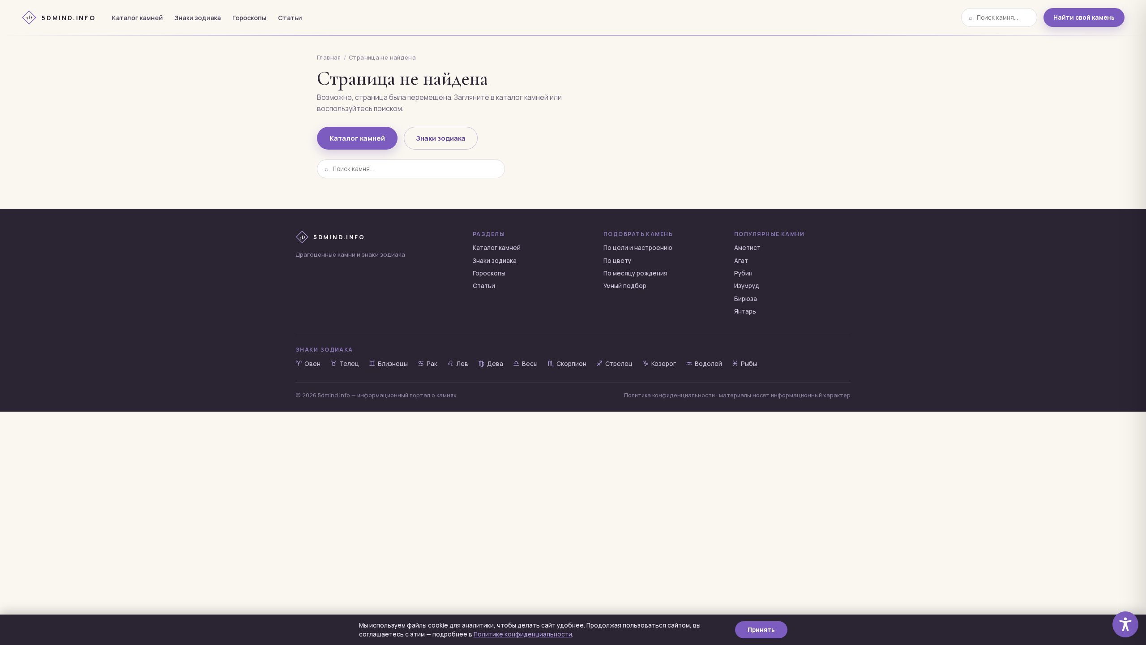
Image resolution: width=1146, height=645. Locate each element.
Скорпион (566, 364)
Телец (344, 364)
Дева (490, 364)
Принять (761, 630)
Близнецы (388, 364)
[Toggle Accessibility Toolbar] (1125, 624)
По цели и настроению (637, 248)
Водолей (704, 364)
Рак (427, 364)
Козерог (659, 364)
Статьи (290, 17)
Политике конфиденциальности (523, 634)
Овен (308, 364)
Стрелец (614, 364)
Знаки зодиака (198, 17)
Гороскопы (249, 17)
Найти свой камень (1084, 17)
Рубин (743, 273)
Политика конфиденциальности (669, 395)
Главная (329, 57)
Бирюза (745, 299)
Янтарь (745, 311)
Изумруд (746, 286)
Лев (457, 364)
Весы (525, 364)
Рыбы (744, 364)
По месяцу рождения (635, 273)
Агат (741, 261)
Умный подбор (624, 286)
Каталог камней (137, 17)
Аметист (747, 248)
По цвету (617, 261)
